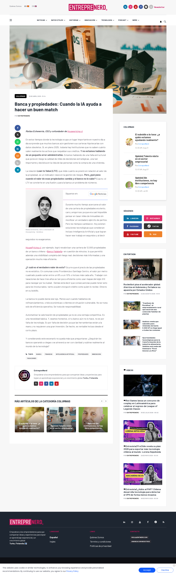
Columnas (20, 96)
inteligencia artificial (65, 354)
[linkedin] (125, 7)
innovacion (96, 354)
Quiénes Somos (16, 6)
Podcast (122, 20)
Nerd (134, 20)
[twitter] (18, 135)
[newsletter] (151, 7)
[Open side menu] (11, 20)
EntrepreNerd (24, 116)
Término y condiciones (100, 541)
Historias (73, 20)
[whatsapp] (18, 142)
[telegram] (18, 170)
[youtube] (136, 7)
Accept (147, 570)
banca (38, 354)
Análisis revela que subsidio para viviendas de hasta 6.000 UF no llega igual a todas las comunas (152, 325)
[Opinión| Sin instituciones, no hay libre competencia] (93, 419)
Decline (165, 570)
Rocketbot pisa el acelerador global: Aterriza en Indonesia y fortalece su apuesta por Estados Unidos (142, 287)
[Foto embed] (44, 208)
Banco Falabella (54, 251)
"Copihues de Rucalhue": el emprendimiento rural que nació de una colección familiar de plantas (151, 308)
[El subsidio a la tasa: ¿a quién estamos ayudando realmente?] (29, 419)
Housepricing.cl (75, 131)
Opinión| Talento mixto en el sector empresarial (61, 427)
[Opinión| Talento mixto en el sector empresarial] (61, 419)
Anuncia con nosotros (140, 541)
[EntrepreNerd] (88, 7)
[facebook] (141, 7)
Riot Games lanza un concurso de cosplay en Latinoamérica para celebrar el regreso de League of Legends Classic (142, 404)
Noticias (41, 20)
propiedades (83, 354)
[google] (146, 7)
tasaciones (31, 358)
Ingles (52, 541)
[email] (18, 156)
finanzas (48, 354)
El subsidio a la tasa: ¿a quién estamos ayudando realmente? (29, 425)
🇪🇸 (26, 6)
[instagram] (130, 7)
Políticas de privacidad (100, 546)
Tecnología (106, 20)
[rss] (163, 522)
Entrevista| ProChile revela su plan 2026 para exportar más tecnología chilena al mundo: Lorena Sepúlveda (142, 449)
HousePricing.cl (33, 247)
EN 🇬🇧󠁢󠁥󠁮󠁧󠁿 (34, 6)
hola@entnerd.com (139, 537)
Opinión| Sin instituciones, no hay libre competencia (93, 425)
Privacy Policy (72, 571)
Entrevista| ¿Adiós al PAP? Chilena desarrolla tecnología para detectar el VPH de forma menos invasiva (142, 492)
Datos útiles (57, 20)
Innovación (90, 20)
